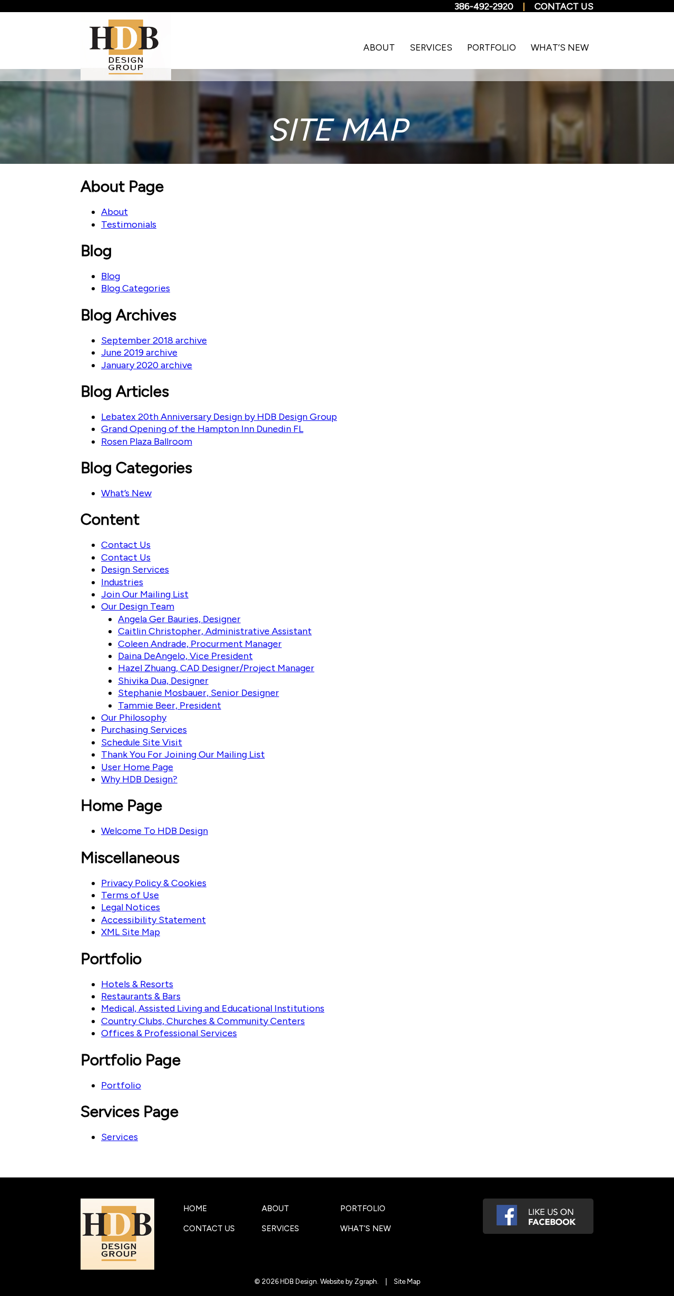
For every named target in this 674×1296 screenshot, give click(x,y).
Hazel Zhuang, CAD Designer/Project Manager (216, 668)
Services (431, 47)
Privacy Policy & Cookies (153, 883)
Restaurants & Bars (141, 996)
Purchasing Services (144, 729)
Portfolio (491, 47)
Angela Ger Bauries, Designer (179, 619)
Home (195, 1208)
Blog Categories (135, 288)
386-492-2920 (483, 6)
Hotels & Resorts (137, 984)
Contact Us (563, 6)
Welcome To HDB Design (154, 831)
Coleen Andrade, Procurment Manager (200, 644)
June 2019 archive (139, 352)
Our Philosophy (133, 717)
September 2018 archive (154, 340)
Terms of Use (130, 895)
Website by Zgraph (348, 1281)
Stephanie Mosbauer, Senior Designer (198, 693)
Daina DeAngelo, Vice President (185, 656)
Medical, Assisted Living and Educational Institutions (212, 1008)
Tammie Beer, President (169, 705)
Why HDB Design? (139, 779)
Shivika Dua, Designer (163, 680)
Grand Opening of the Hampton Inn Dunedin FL (202, 429)
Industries (122, 582)
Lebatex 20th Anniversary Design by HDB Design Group (219, 417)
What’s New (560, 47)
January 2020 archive (146, 365)
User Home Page (137, 767)
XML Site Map (130, 932)
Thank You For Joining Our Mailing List (183, 754)
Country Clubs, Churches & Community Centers (203, 1021)
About (379, 47)
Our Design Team (137, 606)
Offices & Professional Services (169, 1033)
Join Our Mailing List (145, 594)
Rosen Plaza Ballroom (146, 441)
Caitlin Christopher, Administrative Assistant (215, 631)
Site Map (407, 1281)
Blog (110, 276)
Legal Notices (130, 907)
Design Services (135, 569)
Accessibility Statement (153, 920)
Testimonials (128, 224)
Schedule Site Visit (141, 742)
